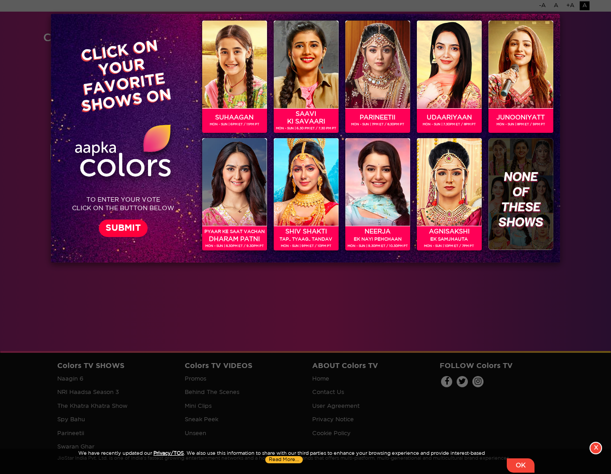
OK (521, 465)
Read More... (284, 459)
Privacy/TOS (168, 453)
